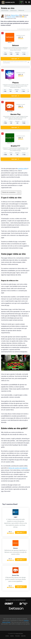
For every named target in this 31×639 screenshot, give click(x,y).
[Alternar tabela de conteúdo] (18, 192)
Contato (7, 635)
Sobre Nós (23, 635)
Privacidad (17, 635)
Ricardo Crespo (11, 16)
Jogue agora (14, 58)
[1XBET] (15, 514)
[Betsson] (9, 41)
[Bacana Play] (9, 110)
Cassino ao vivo (13, 10)
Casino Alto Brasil (4, 10)
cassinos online (22, 168)
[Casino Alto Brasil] (10, 2)
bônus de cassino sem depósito (18, 468)
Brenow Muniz (15, 15)
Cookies (12, 635)
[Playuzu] (9, 78)
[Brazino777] (9, 141)
